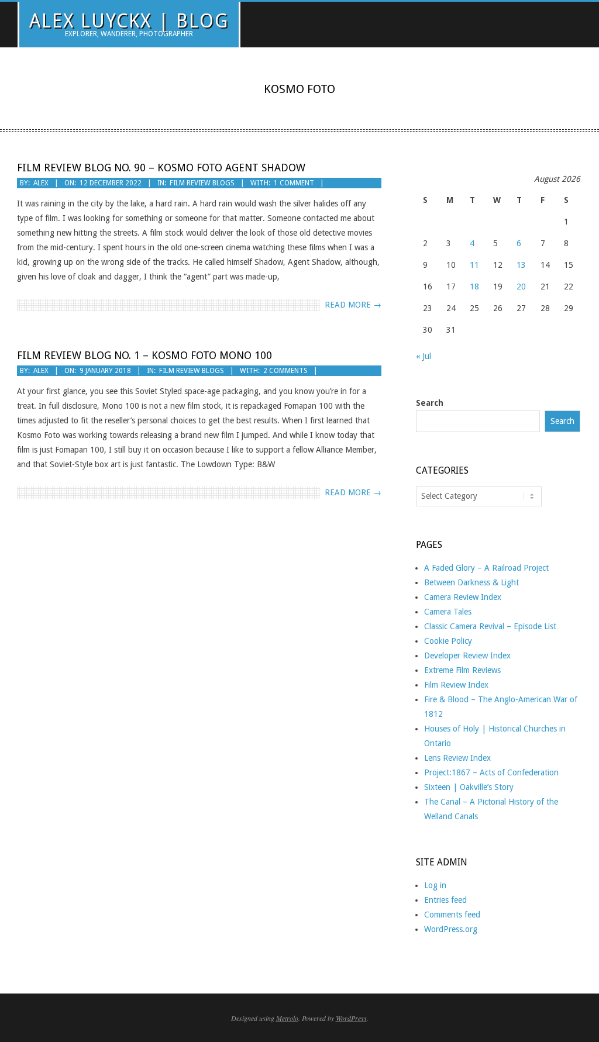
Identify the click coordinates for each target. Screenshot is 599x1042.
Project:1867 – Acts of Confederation (491, 772)
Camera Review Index (462, 597)
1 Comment (294, 183)
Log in (435, 885)
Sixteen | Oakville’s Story (469, 787)
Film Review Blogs (202, 183)
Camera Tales (447, 611)
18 (474, 286)
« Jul (423, 356)
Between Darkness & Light (471, 582)
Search (429, 403)
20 (521, 286)
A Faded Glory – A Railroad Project (486, 567)
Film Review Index (456, 684)
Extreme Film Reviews (462, 670)
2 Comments (285, 371)
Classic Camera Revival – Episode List (490, 626)
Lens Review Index (457, 757)
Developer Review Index (467, 655)
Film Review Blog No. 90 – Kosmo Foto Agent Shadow (161, 167)
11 (474, 265)
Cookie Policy (448, 641)
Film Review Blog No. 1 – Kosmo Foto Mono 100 (144, 355)
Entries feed (445, 900)
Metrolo (287, 1018)
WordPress (351, 1018)
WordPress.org (450, 929)
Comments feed (452, 914)
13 (521, 265)
